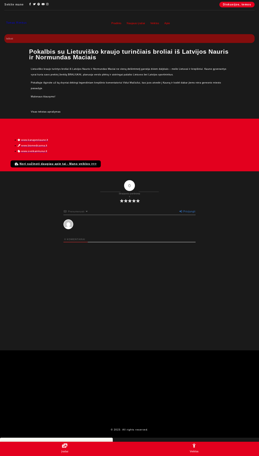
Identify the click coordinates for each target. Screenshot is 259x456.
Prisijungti (188, 211)
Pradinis (116, 23)
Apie (167, 23)
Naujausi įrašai (136, 23)
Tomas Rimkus (16, 22)
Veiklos (154, 23)
